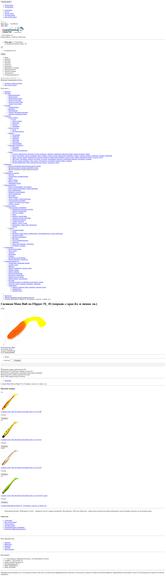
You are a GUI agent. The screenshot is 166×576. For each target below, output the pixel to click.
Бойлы (10, 178)
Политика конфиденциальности (15, 529)
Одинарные (16, 135)
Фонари (11, 256)
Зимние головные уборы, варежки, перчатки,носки (29, 287)
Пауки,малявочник (14, 194)
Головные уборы (17, 235)
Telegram (7, 542)
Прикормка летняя (14, 183)
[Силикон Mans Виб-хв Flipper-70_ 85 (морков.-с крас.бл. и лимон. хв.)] (26, 344)
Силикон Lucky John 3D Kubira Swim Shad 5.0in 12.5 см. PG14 (21, 439)
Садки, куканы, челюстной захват (19, 199)
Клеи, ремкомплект (14, 190)
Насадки (11, 175)
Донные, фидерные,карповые (18, 112)
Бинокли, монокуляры (19, 216)
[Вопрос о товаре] (1, 368)
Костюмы (15, 239)
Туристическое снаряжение (17, 207)
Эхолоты (11, 252)
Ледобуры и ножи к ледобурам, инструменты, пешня (25, 282)
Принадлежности (10, 185)
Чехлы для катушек (14, 100)
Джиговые (15, 142)
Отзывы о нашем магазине (13, 83)
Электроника (9, 247)
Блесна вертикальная (15, 273)
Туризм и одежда (10, 206)
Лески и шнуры (13, 128)
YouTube (7, 548)
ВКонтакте (8, 544)
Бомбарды (15, 149)
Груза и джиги (13, 117)
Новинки (8, 91)
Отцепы (15, 124)
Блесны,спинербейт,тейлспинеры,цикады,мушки (24, 166)
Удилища (8, 105)
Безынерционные (14, 95)
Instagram (8, 546)
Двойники (15, 136)
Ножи (14, 214)
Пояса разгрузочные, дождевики (23, 244)
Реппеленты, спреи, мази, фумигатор (24, 225)
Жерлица (11, 266)
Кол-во (7, 360)
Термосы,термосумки (19, 211)
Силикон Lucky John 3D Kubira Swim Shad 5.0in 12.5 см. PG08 (21, 411)
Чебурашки (16, 126)
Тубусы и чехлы (13, 204)
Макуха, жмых (13, 181)
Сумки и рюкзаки (18, 221)
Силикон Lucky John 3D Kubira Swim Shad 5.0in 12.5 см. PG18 (21, 467)
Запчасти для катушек (15, 102)
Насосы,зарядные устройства (18, 259)
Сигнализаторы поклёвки (16, 200)
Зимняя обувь (16, 289)
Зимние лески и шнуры (16, 277)
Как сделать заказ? (11, 17)
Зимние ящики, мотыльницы (17, 278)
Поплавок (15, 147)
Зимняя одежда (17, 291)
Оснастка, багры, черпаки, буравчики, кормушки (24, 284)
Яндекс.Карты (9, 549)
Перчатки (15, 242)
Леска (14, 130)
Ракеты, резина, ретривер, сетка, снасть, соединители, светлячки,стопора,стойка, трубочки (42, 161)
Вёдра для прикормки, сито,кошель (20, 187)
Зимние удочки (13, 270)
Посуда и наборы (18, 213)
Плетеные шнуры (18, 131)
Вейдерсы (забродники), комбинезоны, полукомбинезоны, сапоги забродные (37, 233)
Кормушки (15, 123)
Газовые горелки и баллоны (21, 218)
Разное (10, 152)
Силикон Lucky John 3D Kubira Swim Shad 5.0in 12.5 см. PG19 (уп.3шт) (24, 495)
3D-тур (7, 12)
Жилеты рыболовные (19, 237)
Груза (14, 119)
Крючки (11, 133)
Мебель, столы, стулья (19, 223)
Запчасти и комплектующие (17, 114)
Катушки (8, 93)
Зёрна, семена (12, 180)
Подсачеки (11, 195)
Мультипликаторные (15, 98)
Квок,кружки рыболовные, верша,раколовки (23, 188)
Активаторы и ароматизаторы (18, 176)
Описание (8, 380)
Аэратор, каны (13, 265)
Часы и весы (12, 251)
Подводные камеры (14, 249)
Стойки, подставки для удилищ (18, 202)
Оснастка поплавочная (19, 150)
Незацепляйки (17, 143)
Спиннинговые (13, 107)
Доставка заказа (10, 15)
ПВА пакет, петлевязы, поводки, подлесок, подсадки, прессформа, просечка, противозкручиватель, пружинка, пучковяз (51, 159)
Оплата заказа (9, 13)
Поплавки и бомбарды (15, 145)
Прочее (14, 226)
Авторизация (9, 7)
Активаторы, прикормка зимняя (18, 263)
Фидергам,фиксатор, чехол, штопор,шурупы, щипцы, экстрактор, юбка (35, 162)
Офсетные (15, 140)
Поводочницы (13, 197)
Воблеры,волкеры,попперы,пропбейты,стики (23, 168)
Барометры (12, 254)
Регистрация (9, 5)
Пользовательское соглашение (14, 527)
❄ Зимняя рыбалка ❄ (12, 261)
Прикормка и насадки (12, 173)
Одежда (11, 228)
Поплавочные (13, 111)
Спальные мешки (18, 230)
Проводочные (13, 97)
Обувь (14, 232)
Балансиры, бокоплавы (16, 275)
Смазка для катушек (15, 104)
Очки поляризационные (20, 240)
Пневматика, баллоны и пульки (22, 209)
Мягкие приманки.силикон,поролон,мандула (19, 297)
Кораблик (11, 109)
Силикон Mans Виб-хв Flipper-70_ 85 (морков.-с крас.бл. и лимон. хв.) (24, 505)
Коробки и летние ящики (16, 192)
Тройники (15, 138)
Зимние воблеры (13, 272)
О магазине (8, 10)
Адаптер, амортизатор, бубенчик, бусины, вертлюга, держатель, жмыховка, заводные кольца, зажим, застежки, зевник (51, 154)
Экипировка (12, 285)
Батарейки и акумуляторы (16, 258)
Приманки (8, 164)
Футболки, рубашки (18, 245)
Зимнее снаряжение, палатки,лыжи (20, 268)
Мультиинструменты (19, 220)
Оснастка (8, 116)
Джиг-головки (17, 121)
